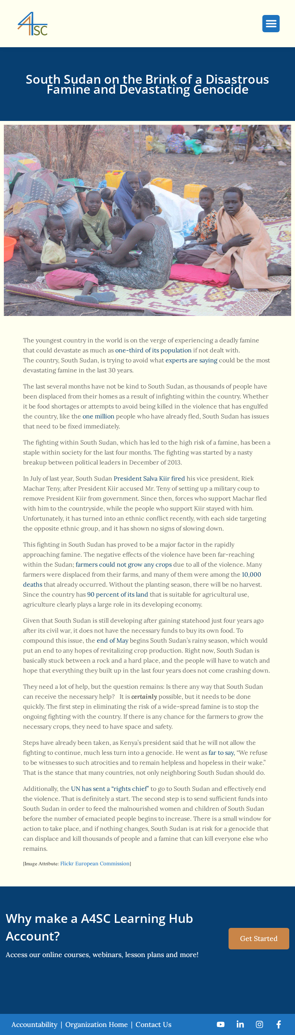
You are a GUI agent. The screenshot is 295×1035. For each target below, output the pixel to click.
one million (98, 416)
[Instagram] (259, 1024)
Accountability (35, 1024)
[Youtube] (220, 1024)
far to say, (222, 752)
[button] (271, 23)
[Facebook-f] (278, 1024)
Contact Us (153, 1024)
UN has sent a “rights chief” (110, 788)
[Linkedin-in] (240, 1024)
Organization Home (96, 1024)
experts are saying (191, 360)
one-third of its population (153, 350)
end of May (112, 640)
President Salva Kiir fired (149, 478)
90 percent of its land (117, 594)
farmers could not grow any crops (124, 564)
